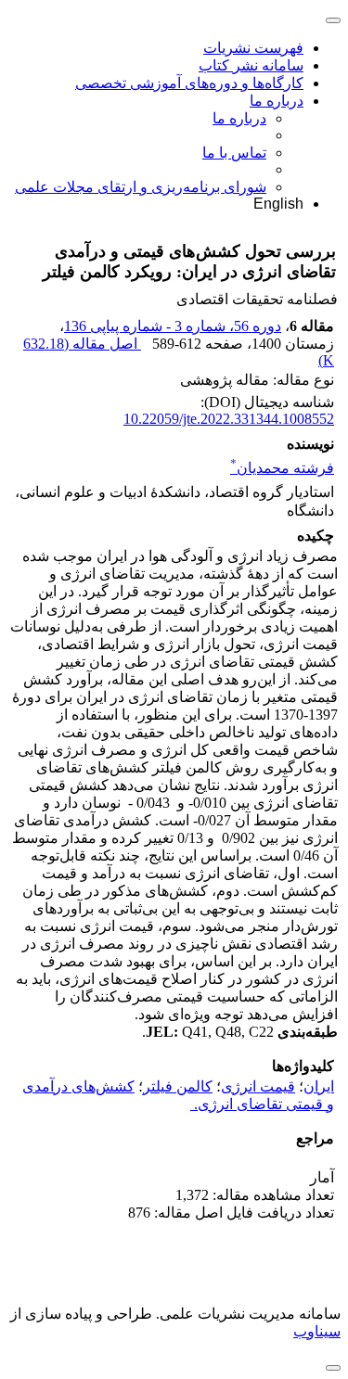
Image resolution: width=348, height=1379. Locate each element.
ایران (318, 1086)
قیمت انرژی (258, 1086)
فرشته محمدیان (282, 468)
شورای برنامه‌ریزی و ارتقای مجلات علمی (140, 187)
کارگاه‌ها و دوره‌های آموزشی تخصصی (189, 83)
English (278, 203)
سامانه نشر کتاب (251, 65)
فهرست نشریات (253, 48)
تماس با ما (234, 152)
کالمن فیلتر (178, 1086)
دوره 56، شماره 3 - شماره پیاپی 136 (172, 326)
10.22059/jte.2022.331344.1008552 (228, 419)
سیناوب (317, 1331)
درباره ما (276, 101)
